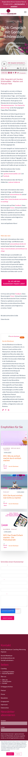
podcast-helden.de (14, 182)
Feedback (18, 205)
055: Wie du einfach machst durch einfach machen (12, 458)
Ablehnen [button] (18, 754)
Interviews (9, 21)
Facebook (6, 176)
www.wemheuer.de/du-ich (18, 244)
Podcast (19, 21)
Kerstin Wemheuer (19, 43)
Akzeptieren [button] (10, 754)
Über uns (5, 680)
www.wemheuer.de (16, 194)
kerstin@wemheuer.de (8, 658)
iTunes (12, 208)
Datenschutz (5, 708)
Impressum (4, 704)
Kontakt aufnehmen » (7, 660)
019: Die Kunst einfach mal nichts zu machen (12, 496)
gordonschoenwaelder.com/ (12, 173)
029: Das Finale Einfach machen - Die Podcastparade (13, 537)
